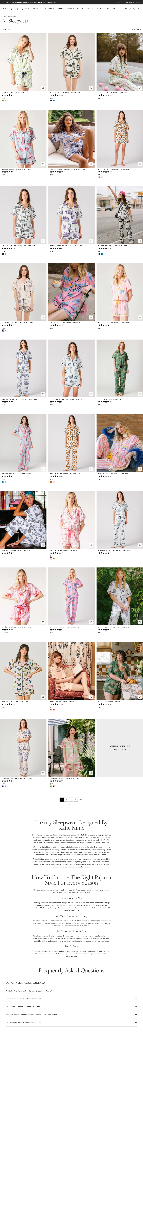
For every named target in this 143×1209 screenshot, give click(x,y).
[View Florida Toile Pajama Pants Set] (5, 786)
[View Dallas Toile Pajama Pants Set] (5, 482)
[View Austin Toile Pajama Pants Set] (54, 482)
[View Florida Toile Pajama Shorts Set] (5, 331)
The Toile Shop (102, 8)
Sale (115, 8)
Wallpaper (49, 8)
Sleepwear (37, 8)
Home (4, 16)
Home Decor (72, 8)
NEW (27, 8)
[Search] (126, 9)
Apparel (60, 8)
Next (80, 799)
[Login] (130, 9)
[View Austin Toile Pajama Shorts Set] (102, 177)
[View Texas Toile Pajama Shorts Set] (54, 710)
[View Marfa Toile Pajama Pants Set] (102, 254)
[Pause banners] (3, 2)
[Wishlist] (134, 9)
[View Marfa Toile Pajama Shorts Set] (54, 101)
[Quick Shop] (43, 88)
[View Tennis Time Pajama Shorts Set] (5, 101)
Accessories (87, 8)
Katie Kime (13, 9)
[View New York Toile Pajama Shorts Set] (5, 254)
